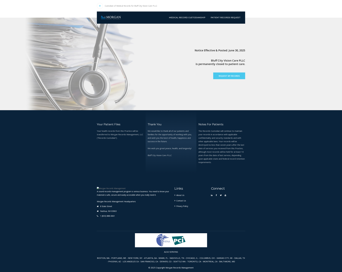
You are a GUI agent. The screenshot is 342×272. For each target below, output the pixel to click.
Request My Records (229, 76)
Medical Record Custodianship (187, 17)
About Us (180, 195)
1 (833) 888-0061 (107, 216)
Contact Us (181, 200)
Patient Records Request (225, 17)
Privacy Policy (182, 206)
